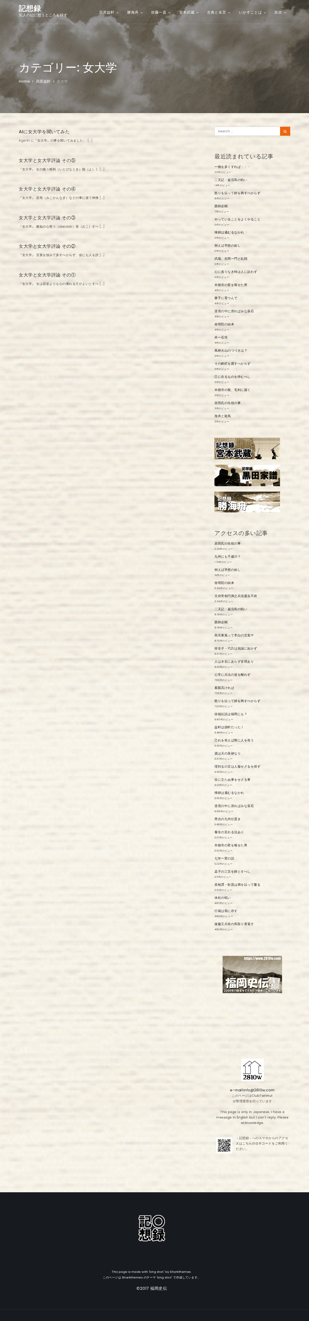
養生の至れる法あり (229, 832)
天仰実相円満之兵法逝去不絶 (235, 596)
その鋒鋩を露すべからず (232, 363)
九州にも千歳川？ (227, 556)
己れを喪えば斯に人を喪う (234, 740)
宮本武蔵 (187, 12)
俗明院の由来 (224, 324)
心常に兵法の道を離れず (232, 674)
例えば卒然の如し (227, 245)
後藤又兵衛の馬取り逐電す (234, 924)
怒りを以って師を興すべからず (237, 193)
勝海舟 (133, 12)
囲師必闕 (221, 206)
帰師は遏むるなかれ (229, 232)
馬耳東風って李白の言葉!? (234, 635)
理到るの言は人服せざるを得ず (237, 766)
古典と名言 (216, 12)
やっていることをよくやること (237, 219)
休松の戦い (222, 897)
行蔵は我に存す (226, 911)
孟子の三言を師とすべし (232, 871)
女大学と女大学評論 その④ (47, 189)
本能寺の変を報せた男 (230, 285)
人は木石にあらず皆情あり (234, 661)
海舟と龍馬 (222, 416)
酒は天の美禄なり (227, 753)
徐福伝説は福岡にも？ (230, 714)
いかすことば (250, 12)
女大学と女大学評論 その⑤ (47, 160)
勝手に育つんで (226, 298)
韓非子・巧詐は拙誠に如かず (235, 648)
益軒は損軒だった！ (229, 727)
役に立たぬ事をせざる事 (232, 779)
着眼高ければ (224, 687)
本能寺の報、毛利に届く (232, 390)
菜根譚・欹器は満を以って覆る (237, 884)
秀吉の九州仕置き (227, 819)
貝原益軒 (106, 12)
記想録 (30, 8)
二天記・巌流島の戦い (230, 180)
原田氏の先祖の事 (227, 403)
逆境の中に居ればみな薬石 (234, 311)
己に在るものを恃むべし (232, 376)
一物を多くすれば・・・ (232, 166)
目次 (278, 12)
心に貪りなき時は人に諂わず (235, 271)
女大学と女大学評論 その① (47, 275)
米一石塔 (221, 337)
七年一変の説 (224, 858)
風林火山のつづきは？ (230, 350)
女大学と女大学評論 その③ (47, 217)
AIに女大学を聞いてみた (44, 131)
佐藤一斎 (158, 12)
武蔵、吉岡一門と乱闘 (230, 258)
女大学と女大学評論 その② (47, 246)
